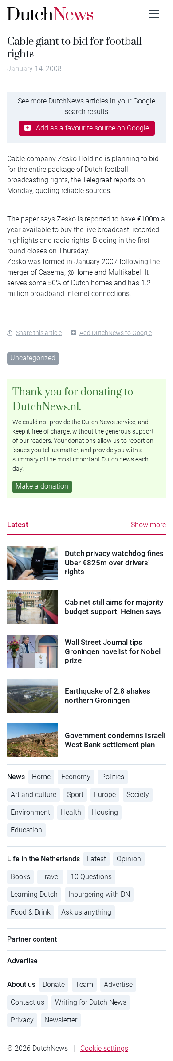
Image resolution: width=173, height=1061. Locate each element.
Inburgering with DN (99, 894)
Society (137, 794)
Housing (105, 812)
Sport (75, 794)
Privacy (22, 1020)
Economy (75, 777)
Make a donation (42, 486)
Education (26, 830)
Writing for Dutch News (90, 1002)
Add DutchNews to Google (115, 332)
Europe (105, 794)
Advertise (118, 984)
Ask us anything (86, 912)
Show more (148, 525)
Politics (112, 777)
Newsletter (60, 1020)
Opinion (129, 859)
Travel (50, 876)
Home (41, 777)
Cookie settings (104, 1048)
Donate (54, 984)
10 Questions (91, 876)
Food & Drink (31, 912)
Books (20, 876)
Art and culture (33, 794)
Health (71, 812)
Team (84, 984)
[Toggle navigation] (154, 13)
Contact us (27, 1002)
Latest (17, 524)
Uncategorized (32, 358)
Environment (30, 812)
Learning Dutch (34, 894)
